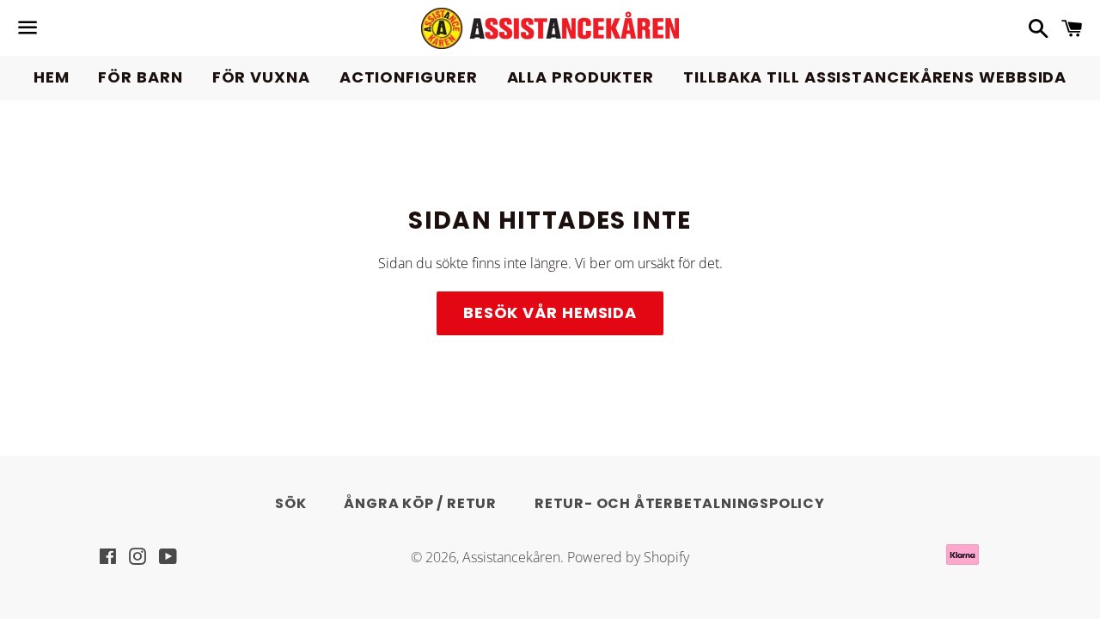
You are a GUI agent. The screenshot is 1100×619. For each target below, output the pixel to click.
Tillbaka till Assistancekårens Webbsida (874, 77)
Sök (290, 503)
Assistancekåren (511, 557)
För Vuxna (261, 77)
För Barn (140, 77)
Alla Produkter (581, 77)
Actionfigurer (408, 77)
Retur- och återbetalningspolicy (680, 503)
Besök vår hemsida (550, 312)
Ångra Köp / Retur (420, 503)
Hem (52, 77)
